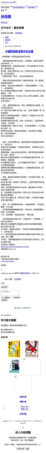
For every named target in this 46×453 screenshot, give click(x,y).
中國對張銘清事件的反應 (19, 51)
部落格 (7, 40)
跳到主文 (4, 22)
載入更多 (4, 287)
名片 (7, 42)
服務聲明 (23, 423)
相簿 (7, 37)
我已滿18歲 (20, 449)
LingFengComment (7, 261)
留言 (27, 273)
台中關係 (17, 279)
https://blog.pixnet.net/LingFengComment (15, 247)
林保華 (6, 16)
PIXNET (10, 421)
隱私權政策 (38, 421)
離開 (27, 449)
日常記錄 (18, 33)
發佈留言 (4, 300)
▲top (3, 283)
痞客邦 (22, 273)
